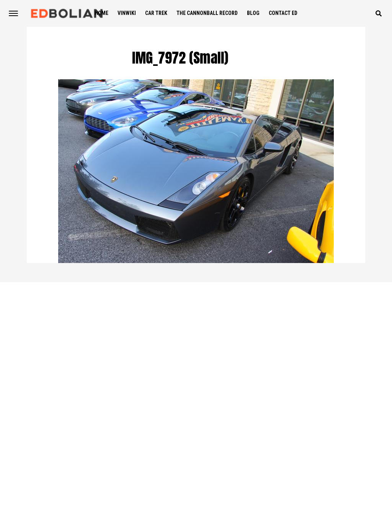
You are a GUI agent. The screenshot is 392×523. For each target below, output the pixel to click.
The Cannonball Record (207, 13)
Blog (253, 13)
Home (101, 13)
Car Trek (156, 13)
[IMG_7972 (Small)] (196, 261)
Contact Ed (283, 13)
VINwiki (127, 13)
